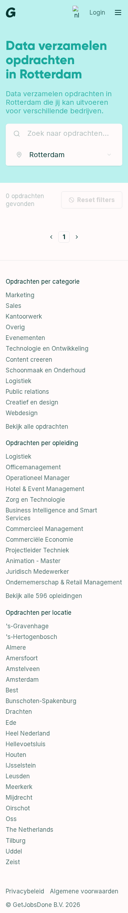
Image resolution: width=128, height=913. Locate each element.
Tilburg (16, 840)
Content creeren (29, 359)
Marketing (20, 295)
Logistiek (18, 381)
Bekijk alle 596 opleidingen (44, 595)
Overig (15, 327)
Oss (11, 818)
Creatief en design (32, 402)
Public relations (27, 391)
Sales (13, 305)
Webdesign (22, 413)
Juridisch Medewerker (37, 571)
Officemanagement (33, 467)
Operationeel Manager (38, 477)
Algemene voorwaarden (84, 891)
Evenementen (25, 337)
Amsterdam (22, 679)
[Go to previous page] (51, 237)
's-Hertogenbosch (31, 636)
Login (97, 12)
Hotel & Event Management (45, 488)
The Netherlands (29, 829)
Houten (16, 754)
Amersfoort (22, 658)
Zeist (13, 862)
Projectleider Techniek (37, 550)
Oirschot (18, 808)
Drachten (19, 711)
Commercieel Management (44, 528)
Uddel (14, 851)
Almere (16, 647)
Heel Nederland (28, 733)
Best (12, 690)
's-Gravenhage (27, 626)
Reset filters (96, 199)
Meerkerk (19, 786)
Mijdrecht (19, 797)
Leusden (18, 776)
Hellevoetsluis (26, 744)
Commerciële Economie (39, 539)
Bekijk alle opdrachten (37, 426)
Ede (11, 722)
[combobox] (64, 154)
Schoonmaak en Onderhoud (45, 370)
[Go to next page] (76, 237)
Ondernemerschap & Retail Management (64, 582)
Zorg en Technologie (35, 499)
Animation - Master (33, 560)
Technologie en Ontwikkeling (47, 348)
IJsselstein (21, 765)
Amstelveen (23, 668)
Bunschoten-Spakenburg (41, 701)
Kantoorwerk (24, 316)
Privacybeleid (25, 891)
